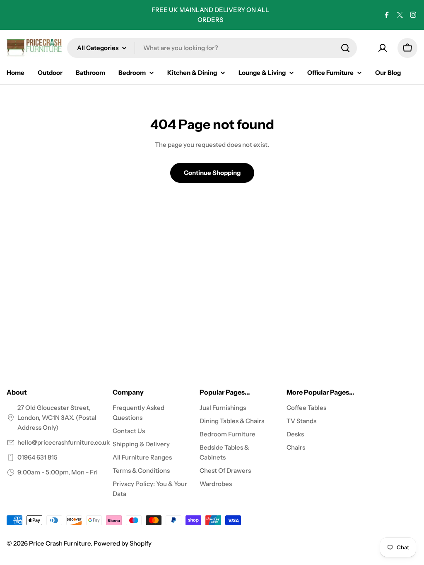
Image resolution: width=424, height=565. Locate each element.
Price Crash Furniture (60, 543)
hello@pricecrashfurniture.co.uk (63, 442)
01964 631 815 (37, 457)
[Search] (345, 48)
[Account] (383, 48)
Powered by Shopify (123, 543)
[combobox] (212, 48)
